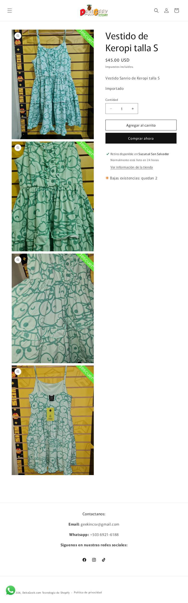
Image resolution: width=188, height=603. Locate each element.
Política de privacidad (88, 592)
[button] (10, 11)
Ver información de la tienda (132, 167)
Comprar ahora (141, 138)
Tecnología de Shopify (56, 592)
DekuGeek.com (31, 592)
